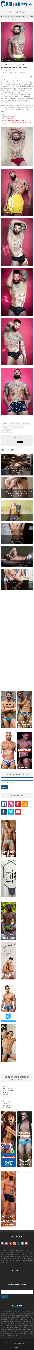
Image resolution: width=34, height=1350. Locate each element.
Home (2, 20)
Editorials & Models (8, 72)
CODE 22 (5, 1096)
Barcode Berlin (7, 1092)
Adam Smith (6, 1086)
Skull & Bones (21, 120)
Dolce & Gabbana (13, 122)
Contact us (17, 1347)
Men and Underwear (21, 72)
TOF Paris (6, 1104)
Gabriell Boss (9, 119)
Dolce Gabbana (15, 423)
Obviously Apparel (8, 1102)
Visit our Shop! (18, 12)
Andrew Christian (8, 1090)
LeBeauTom (6, 1098)
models (11, 427)
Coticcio (22, 122)
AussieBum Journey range (17, 516)
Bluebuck (5, 1094)
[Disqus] (17, 618)
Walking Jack (6, 1106)
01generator (21, 1344)
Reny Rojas (28, 122)
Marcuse (5, 1100)
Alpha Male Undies (8, 1088)
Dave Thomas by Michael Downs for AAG (17, 562)
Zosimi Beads (7, 1108)
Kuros (12, 117)
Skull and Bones (7, 431)
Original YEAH (12, 120)
